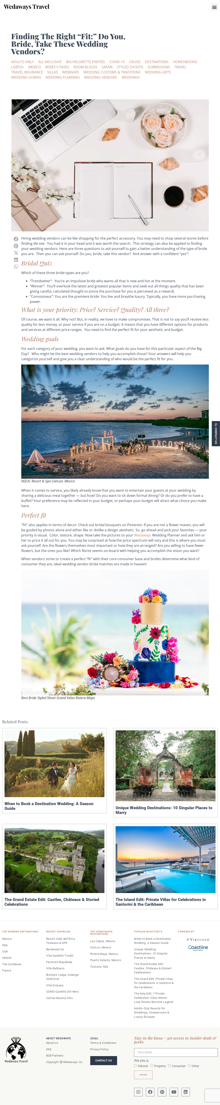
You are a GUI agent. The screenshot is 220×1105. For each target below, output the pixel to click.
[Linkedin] (185, 1092)
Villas (52, 72)
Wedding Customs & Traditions (112, 72)
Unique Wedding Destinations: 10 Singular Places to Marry (164, 810)
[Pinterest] (162, 1092)
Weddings (131, 77)
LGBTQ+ (17, 67)
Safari (107, 67)
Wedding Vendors (100, 77)
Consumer (179, 1066)
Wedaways (142, 535)
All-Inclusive (50, 61)
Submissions (159, 67)
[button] (214, 7)
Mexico (34, 67)
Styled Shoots (130, 67)
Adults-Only (22, 61)
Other (195, 1066)
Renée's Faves (57, 67)
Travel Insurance (27, 72)
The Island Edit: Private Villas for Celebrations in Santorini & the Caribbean (161, 902)
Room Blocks (85, 67)
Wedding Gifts (158, 72)
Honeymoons (185, 61)
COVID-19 (117, 61)
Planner (143, 1066)
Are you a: (141, 1061)
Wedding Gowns (26, 77)
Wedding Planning (63, 77)
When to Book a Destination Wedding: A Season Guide (49, 806)
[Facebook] (150, 1092)
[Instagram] (138, 1092)
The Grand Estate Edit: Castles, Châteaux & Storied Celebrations (52, 902)
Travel (180, 67)
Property (160, 1066)
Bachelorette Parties (85, 61)
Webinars (70, 72)
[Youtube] (174, 1092)
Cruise (135, 61)
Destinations (157, 61)
